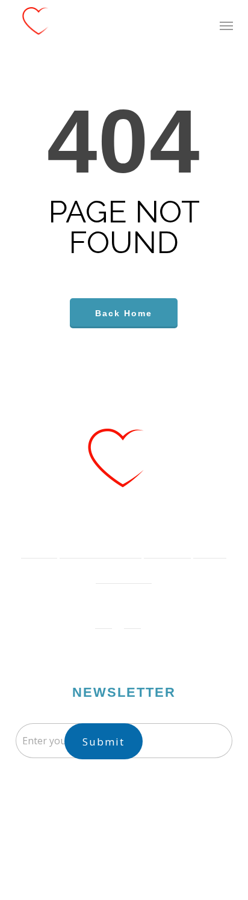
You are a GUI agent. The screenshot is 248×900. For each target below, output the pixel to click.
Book (203, 545)
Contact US (118, 571)
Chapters (161, 545)
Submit (103, 741)
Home (33, 545)
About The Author (94, 545)
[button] (226, 25)
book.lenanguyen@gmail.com (135, 798)
